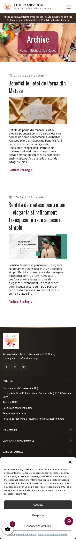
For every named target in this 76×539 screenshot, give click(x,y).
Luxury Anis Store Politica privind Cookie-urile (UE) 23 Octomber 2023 (37, 395)
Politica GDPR (10, 402)
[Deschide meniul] (68, 7)
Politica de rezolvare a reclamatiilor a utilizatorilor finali (33, 418)
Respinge (38, 515)
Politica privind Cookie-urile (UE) (20, 388)
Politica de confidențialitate (52, 534)
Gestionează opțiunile (38, 526)
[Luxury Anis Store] (11, 341)
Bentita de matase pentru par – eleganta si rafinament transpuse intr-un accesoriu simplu (37, 216)
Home (23, 50)
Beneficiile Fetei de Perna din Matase (37, 87)
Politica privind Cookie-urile (21, 534)
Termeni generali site (14, 413)
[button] (70, 462)
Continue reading (20, 170)
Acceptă (38, 504)
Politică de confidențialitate (18, 408)
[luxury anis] (38, 122)
